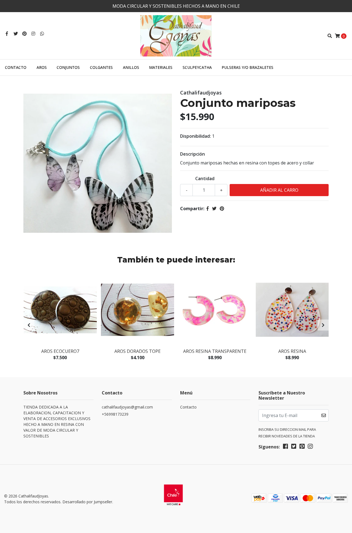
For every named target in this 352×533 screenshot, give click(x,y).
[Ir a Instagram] (33, 34)
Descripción (192, 154)
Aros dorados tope (137, 351)
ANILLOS (131, 67)
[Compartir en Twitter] (214, 208)
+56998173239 (115, 414)
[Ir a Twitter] (15, 34)
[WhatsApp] (42, 34)
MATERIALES (160, 67)
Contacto (15, 67)
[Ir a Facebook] (7, 34)
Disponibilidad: (195, 136)
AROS (42, 67)
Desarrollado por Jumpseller (87, 501)
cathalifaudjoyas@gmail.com (127, 407)
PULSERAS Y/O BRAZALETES (247, 67)
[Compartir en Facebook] (208, 208)
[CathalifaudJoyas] (176, 35)
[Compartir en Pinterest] (222, 208)
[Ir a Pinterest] (24, 34)
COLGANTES (101, 67)
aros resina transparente (214, 351)
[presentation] (28, 325)
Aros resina (292, 351)
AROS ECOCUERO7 (60, 351)
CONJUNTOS (68, 67)
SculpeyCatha (197, 67)
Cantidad (205, 178)
